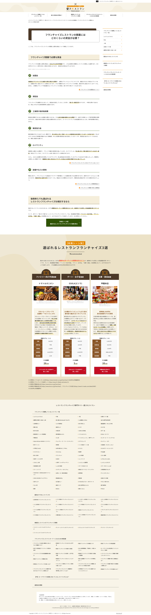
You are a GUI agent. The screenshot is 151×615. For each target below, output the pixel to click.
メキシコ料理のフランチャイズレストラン (109, 500)
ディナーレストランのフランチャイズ (64, 527)
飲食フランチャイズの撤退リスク (86, 543)
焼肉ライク (58, 485)
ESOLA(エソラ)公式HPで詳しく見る (75, 370)
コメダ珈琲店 (59, 423)
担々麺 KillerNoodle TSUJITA (63, 420)
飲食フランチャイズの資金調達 (108, 543)
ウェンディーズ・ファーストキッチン (64, 441)
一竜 (105, 43)
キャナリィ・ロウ (105, 441)
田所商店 (80, 473)
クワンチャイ (59, 455)
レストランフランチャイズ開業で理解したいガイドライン (109, 554)
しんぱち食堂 (59, 466)
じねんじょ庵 (36, 462)
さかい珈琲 (103, 455)
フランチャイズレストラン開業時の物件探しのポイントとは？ (64, 569)
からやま (103, 427)
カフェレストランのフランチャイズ (86, 527)
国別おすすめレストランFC (111, 56)
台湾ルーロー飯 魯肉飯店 (61, 473)
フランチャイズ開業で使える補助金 (90, 188)
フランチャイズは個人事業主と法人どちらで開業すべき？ (42, 544)
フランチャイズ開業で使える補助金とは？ (109, 559)
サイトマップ (119, 613)
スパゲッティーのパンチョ (62, 469)
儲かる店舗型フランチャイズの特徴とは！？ (87, 559)
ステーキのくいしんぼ (106, 466)
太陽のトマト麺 (107, 47)
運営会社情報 (107, 90)
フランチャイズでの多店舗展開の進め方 (42, 554)
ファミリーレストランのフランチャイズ (42, 528)
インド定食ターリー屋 (83, 445)
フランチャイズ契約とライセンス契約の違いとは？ (64, 564)
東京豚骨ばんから (60, 434)
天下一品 (103, 430)
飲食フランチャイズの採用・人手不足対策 (64, 554)
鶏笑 (34, 488)
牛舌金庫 (103, 452)
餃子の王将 (36, 430)
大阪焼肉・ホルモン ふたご (107, 445)
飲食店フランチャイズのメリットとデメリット (64, 559)
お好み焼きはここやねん (61, 448)
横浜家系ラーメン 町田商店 (39, 434)
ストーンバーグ (37, 469)
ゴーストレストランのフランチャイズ (42, 532)
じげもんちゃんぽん (105, 459)
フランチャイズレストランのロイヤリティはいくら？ (85, 163)
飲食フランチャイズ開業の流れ (40, 559)
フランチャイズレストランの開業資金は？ (88, 184)
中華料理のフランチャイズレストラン (64, 515)
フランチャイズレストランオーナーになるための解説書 (112, 73)
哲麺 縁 (80, 478)
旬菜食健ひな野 (37, 466)
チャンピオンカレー (105, 473)
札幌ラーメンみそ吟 (38, 459)
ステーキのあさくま (83, 466)
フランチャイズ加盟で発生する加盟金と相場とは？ (109, 564)
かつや (79, 427)
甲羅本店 (35, 437)
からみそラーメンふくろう (107, 448)
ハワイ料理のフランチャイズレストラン (64, 500)
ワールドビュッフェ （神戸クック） (86, 437)
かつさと (80, 448)
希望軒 (79, 452)
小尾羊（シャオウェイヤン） (62, 462)
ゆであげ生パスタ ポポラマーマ (86, 481)
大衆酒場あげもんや (105, 469)
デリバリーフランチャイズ (107, 527)
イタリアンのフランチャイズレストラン (109, 510)
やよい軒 (35, 485)
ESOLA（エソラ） (105, 434)
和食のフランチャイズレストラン (86, 510)
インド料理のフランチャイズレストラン (87, 505)
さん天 (57, 437)
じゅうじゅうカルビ (108, 36)
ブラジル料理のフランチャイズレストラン (109, 505)
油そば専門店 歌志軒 (105, 420)
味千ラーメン (36, 445)
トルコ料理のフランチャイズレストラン (42, 505)
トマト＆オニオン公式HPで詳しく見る (46, 370)
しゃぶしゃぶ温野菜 (83, 462)
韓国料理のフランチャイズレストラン (109, 515)
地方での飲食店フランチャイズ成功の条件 (42, 549)
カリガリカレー (37, 452)
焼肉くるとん (81, 488)
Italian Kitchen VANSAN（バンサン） (42, 441)
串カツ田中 (36, 455)
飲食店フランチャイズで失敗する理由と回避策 (87, 554)
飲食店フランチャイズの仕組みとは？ (109, 569)
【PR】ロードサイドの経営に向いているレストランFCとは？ (113, 82)
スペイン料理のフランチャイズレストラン (64, 510)
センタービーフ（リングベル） (108, 437)
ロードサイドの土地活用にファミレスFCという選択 (109, 549)
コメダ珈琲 (81, 455)
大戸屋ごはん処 (37, 448)
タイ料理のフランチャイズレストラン (42, 515)
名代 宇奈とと (81, 423)
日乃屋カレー (59, 481)
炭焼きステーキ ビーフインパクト (86, 469)
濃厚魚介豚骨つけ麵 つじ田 (110, 50)
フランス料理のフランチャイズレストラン (87, 515)
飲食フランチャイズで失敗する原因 (64, 548)
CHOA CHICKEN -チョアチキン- (40, 478)
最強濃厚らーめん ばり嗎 (106, 423)
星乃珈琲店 (103, 485)
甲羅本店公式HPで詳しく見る (105, 370)
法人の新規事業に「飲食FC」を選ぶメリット (87, 549)
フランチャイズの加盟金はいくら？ (90, 89)
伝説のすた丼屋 (104, 478)
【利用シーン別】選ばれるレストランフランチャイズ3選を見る (64, 222)
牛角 (105, 40)
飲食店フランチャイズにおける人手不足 (64, 544)
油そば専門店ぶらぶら (83, 485)
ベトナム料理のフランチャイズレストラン (42, 510)
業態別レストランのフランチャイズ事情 (112, 64)
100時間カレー (36, 423)
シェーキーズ (81, 459)
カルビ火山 (58, 452)
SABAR (57, 459)
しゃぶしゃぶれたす (105, 462)
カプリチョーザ (82, 441)
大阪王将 (58, 430)
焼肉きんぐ (58, 427)
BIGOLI (57, 488)
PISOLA (102, 488)
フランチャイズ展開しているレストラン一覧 (112, 31)
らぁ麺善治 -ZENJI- (82, 420)
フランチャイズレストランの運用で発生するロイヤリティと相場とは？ (42, 569)
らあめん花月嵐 (82, 430)
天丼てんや (36, 481)
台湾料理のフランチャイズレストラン (42, 499)
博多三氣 (35, 427)
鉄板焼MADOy (59, 478)
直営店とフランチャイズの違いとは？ (42, 564)
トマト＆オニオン (82, 434)
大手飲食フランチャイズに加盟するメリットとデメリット (87, 569)
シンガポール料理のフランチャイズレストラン (87, 500)
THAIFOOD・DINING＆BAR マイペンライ (41, 473)
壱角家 (57, 445)
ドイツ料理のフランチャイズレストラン (64, 505)
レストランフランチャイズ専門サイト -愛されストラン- (111, 1)
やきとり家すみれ (105, 481)
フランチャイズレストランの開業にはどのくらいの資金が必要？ (87, 564)
